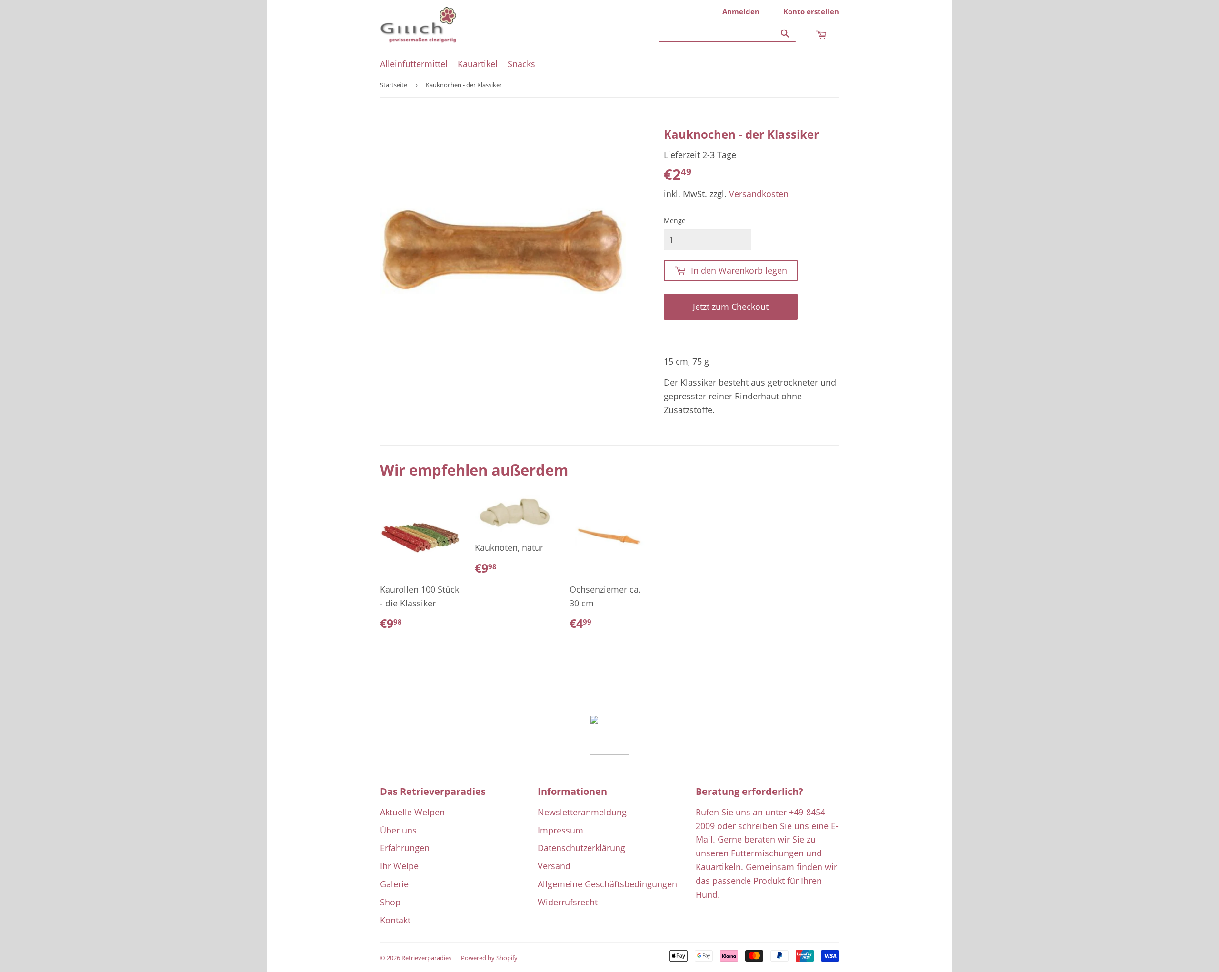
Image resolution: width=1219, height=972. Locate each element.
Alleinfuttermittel (414, 63)
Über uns (398, 830)
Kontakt (395, 920)
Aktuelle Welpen (412, 812)
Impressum (560, 830)
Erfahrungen (405, 847)
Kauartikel (478, 63)
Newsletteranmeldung (582, 812)
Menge (675, 220)
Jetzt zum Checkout (731, 306)
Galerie (394, 884)
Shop (390, 902)
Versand (554, 866)
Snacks (521, 63)
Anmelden (740, 11)
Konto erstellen (811, 11)
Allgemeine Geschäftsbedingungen (607, 884)
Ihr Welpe (399, 866)
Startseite (393, 84)
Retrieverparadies (426, 957)
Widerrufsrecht (568, 902)
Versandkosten (759, 193)
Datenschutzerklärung (581, 847)
